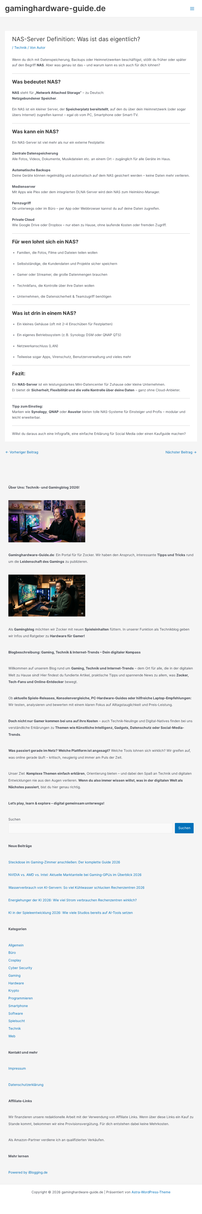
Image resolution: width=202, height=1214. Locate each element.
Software (15, 1013)
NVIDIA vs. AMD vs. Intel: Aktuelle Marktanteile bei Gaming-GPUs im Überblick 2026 (75, 875)
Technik (20, 48)
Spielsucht (16, 1021)
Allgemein (16, 945)
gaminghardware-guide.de (55, 8)
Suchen (14, 819)
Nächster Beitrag (181, 452)
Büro (12, 953)
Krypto (13, 990)
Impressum (17, 1068)
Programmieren (20, 998)
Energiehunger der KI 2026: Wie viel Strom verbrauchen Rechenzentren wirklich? (72, 900)
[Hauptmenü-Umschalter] (192, 8)
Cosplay (14, 960)
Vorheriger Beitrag (21, 452)
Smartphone (18, 1006)
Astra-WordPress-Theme (151, 1192)
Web (11, 1036)
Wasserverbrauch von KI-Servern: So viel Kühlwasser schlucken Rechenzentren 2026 (76, 887)
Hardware (16, 983)
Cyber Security (20, 968)
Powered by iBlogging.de (28, 1172)
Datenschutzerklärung (25, 1085)
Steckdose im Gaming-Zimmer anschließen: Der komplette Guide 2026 (64, 862)
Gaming (14, 975)
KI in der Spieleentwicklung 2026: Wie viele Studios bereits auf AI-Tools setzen (70, 913)
